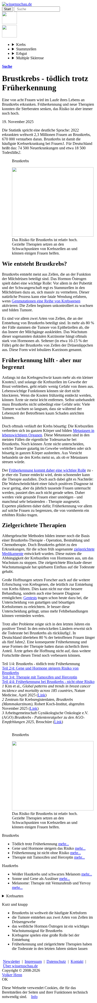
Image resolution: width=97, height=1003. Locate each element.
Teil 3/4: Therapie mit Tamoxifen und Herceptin (39, 677)
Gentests (30, 598)
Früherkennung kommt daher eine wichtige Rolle (47, 470)
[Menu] (9, 23)
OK (5, 979)
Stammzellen (26, 49)
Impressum (33, 961)
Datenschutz (56, 961)
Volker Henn (12, 975)
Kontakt (77, 961)
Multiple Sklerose (30, 58)
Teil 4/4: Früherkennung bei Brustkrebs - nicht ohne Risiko (48, 681)
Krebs (21, 44)
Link (41, 695)
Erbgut (21, 53)
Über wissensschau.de (20, 966)
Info (34, 997)
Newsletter (11, 961)
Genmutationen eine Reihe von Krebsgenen (46, 301)
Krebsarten (14, 896)
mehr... (63, 844)
